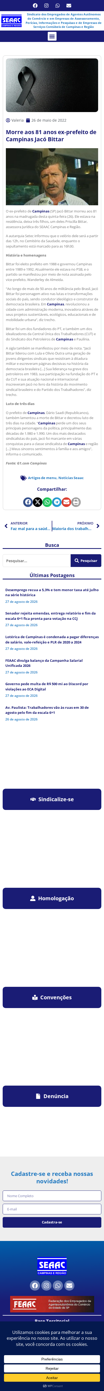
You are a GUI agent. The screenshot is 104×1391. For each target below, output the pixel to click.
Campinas (40, 211)
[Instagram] (46, 5)
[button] (52, 36)
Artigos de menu (42, 477)
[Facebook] (35, 5)
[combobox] (37, 560)
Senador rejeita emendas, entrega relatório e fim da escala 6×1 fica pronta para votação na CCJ (50, 616)
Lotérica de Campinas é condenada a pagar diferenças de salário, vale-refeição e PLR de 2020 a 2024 (52, 639)
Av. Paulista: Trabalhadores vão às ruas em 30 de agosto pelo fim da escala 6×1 (47, 710)
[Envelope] (68, 5)
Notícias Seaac (71, 477)
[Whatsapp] (57, 5)
